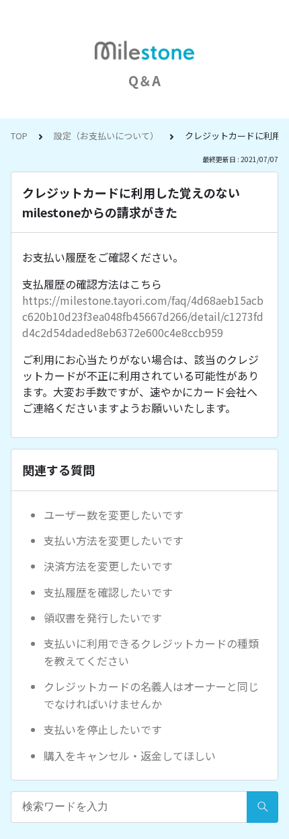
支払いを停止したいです (103, 729)
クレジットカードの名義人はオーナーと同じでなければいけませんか (151, 695)
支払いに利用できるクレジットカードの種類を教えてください (151, 652)
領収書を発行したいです (103, 618)
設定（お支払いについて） (106, 135)
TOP (19, 135)
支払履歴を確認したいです (108, 592)
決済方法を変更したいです (108, 566)
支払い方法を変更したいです (113, 540)
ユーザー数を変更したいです (113, 515)
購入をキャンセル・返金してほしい (130, 755)
